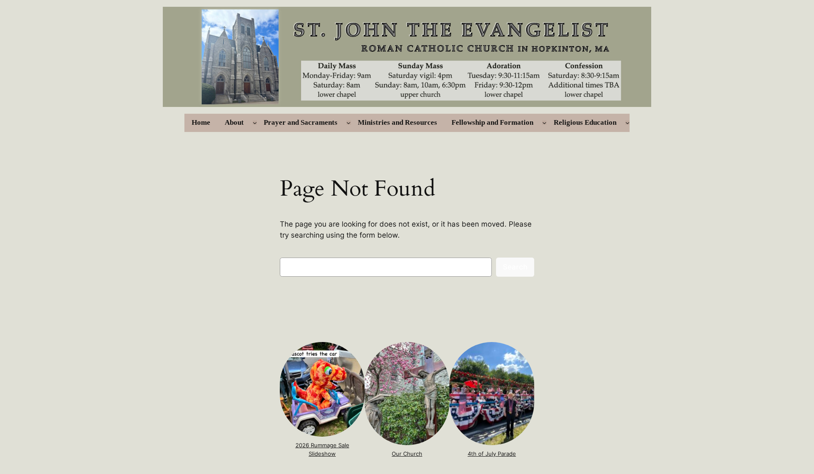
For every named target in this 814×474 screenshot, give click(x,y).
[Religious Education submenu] (627, 123)
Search (515, 267)
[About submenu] (255, 123)
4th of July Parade (492, 453)
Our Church (407, 453)
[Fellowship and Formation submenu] (544, 123)
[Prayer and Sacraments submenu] (348, 123)
